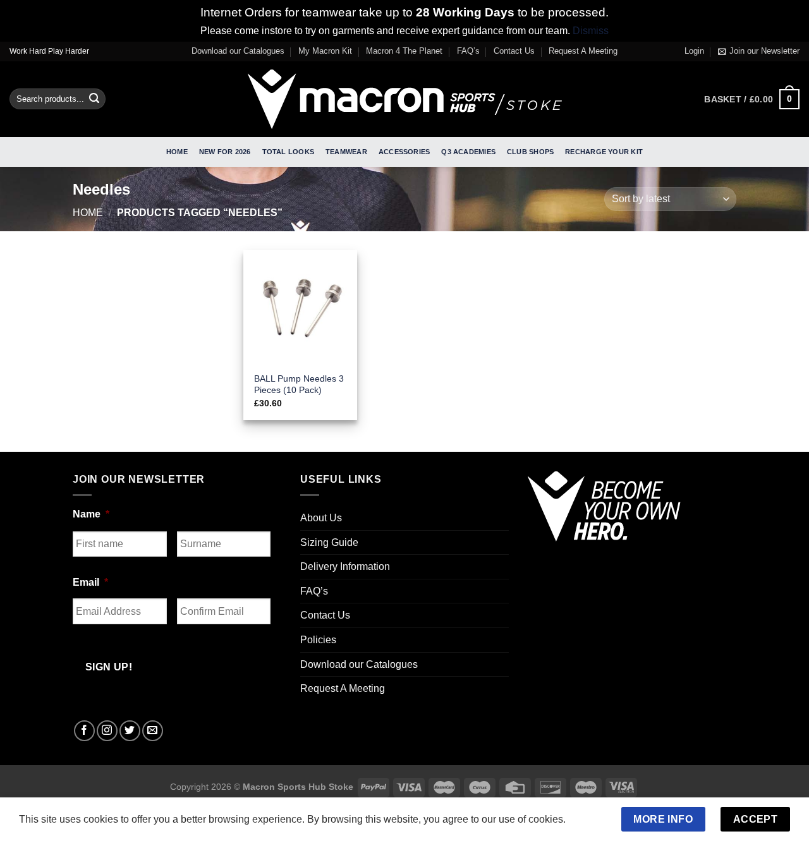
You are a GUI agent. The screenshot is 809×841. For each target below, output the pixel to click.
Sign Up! (264, 586)
